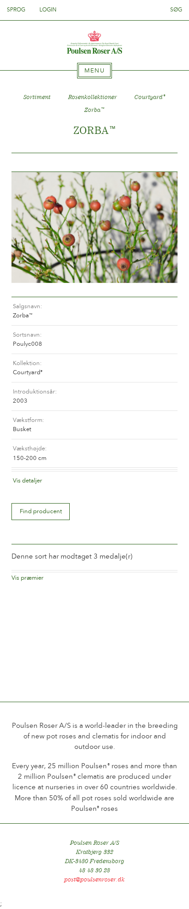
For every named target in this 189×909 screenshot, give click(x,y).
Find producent (41, 511)
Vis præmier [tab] (27, 577)
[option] (94, 227)
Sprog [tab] (17, 9)
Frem (159, 162)
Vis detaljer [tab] (27, 480)
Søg (176, 9)
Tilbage (29, 162)
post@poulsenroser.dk (94, 879)
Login (47, 9)
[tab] (94, 70)
